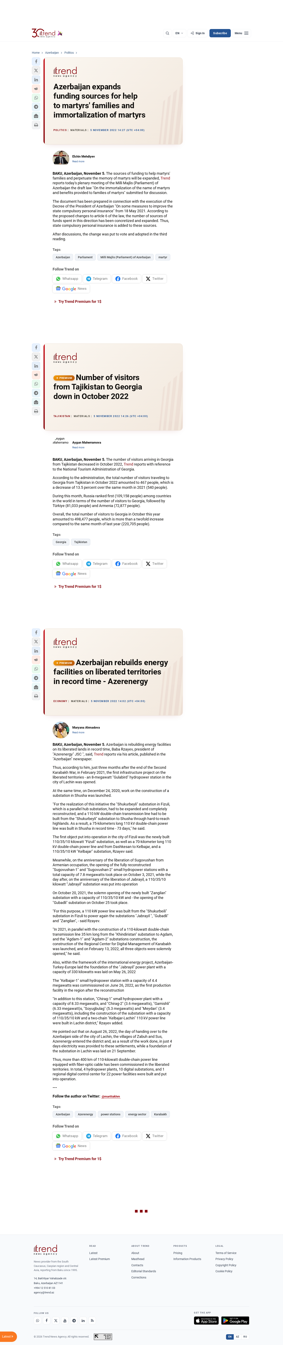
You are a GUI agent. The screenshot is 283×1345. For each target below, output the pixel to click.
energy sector (137, 1114)
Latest (93, 1253)
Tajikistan (80, 542)
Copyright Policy (225, 1265)
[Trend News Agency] (45, 1250)
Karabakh (160, 1114)
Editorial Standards (143, 1271)
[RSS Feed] (92, 1320)
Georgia (61, 542)
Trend (165, 178)
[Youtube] (65, 1320)
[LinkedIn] (83, 1320)
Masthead (137, 1259)
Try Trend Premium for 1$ (79, 301)
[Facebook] (46, 1320)
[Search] (167, 33)
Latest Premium (99, 1259)
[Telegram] (74, 1320)
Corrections (138, 1277)
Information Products (187, 1259)
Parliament (85, 257)
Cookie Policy (223, 1271)
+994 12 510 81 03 (44, 1287)
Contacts (137, 1265)
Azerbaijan (63, 257)
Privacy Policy (224, 1259)
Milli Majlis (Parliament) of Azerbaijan (125, 257)
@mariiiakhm (111, 1096)
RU (245, 1336)
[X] (55, 1320)
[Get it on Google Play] (235, 1320)
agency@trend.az (44, 1292)
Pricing (177, 1253)
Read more (78, 161)
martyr (162, 257)
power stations (110, 1114)
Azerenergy (85, 1114)
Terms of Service (225, 1253)
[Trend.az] (47, 33)
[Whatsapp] (37, 1320)
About (135, 1253)
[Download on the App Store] (206, 1320)
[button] (36, 61)
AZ (237, 1336)
